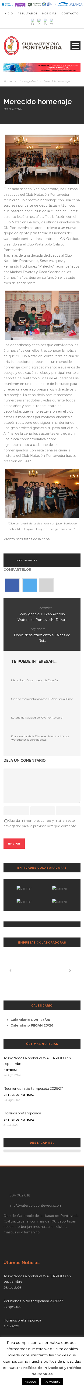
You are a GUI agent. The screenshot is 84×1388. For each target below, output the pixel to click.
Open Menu (75, 45)
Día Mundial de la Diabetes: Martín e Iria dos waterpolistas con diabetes (40, 738)
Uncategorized (27, 81)
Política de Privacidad (43, 1367)
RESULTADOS (28, 13)
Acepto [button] (30, 1381)
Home (8, 81)
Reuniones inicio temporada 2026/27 (33, 1089)
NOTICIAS (49, 13)
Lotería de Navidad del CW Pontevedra (37, 717)
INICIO (8, 13)
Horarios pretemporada (22, 1113)
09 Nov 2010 (13, 109)
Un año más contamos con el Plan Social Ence (42, 699)
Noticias (11, 1070)
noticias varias (26, 560)
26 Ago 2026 (12, 1075)
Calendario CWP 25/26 (30, 1020)
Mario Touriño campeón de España (34, 680)
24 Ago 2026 (12, 1100)
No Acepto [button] (52, 1381)
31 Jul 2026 (11, 1124)
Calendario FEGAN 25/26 (31, 1025)
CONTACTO (70, 13)
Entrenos (12, 1094)
